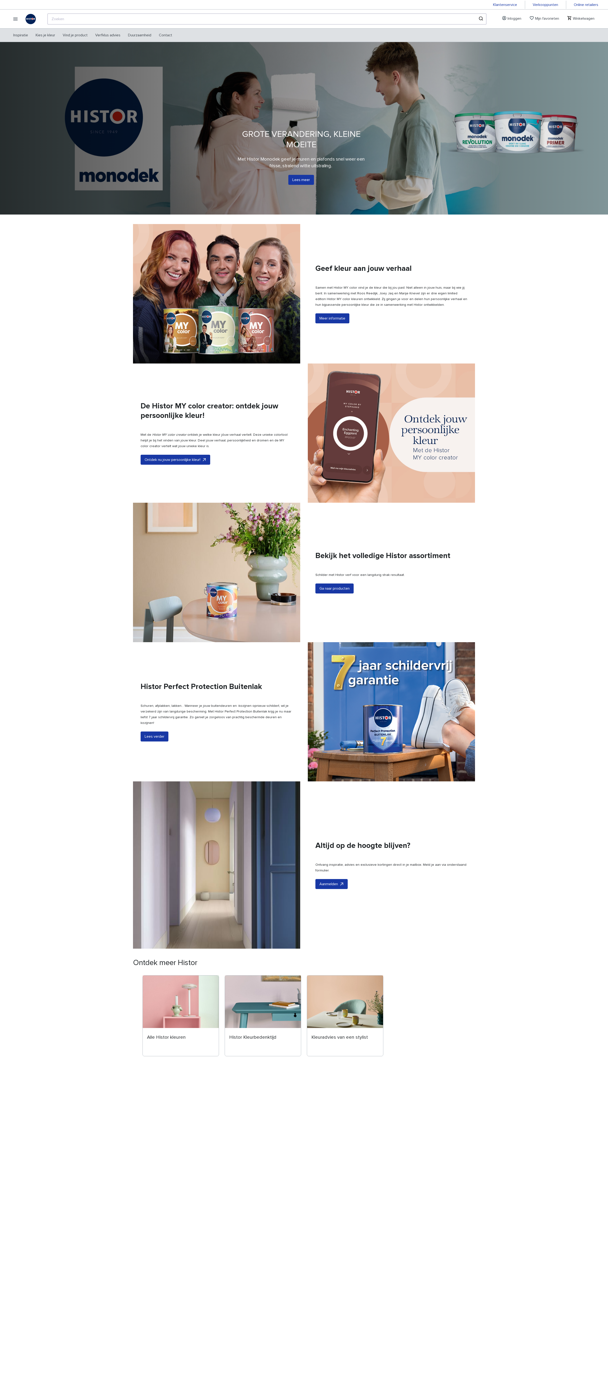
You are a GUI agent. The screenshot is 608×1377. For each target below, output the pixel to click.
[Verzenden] (480, 19)
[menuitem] (21, 35)
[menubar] (93, 35)
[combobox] (267, 19)
